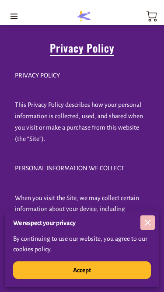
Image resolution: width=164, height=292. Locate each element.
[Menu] (14, 16)
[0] (152, 16)
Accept (82, 270)
